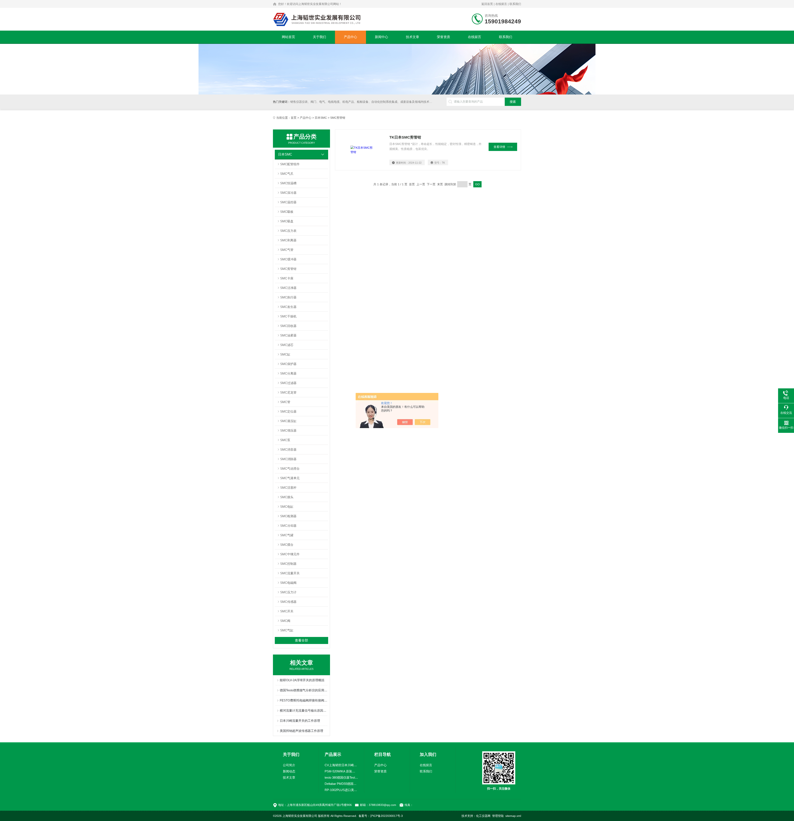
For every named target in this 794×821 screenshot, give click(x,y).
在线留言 (501, 4)
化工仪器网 (483, 815)
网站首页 (288, 37)
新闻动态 (289, 771)
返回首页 (487, 4)
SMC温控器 (288, 202)
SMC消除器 (288, 459)
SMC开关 (286, 611)
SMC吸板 (286, 211)
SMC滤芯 (286, 345)
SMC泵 (285, 440)
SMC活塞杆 (288, 487)
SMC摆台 (286, 544)
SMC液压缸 (288, 421)
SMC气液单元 (290, 478)
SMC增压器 (288, 430)
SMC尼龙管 (288, 392)
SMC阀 (285, 620)
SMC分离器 (288, 373)
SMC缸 (285, 354)
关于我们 (319, 37)
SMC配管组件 (290, 164)
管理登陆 (498, 815)
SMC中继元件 (290, 554)
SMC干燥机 (288, 316)
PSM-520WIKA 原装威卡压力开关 (341, 771)
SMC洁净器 (288, 288)
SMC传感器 (288, 601)
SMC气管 (286, 249)
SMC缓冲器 (288, 259)
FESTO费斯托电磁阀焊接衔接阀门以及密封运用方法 (303, 700)
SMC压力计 (288, 592)
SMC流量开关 (290, 573)
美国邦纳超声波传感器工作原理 (301, 730)
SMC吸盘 (286, 221)
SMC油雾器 (288, 335)
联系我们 (515, 4)
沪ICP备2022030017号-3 (386, 815)
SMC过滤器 (288, 383)
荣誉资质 (443, 37)
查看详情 (499, 146)
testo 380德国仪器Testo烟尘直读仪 (341, 777)
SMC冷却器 (288, 525)
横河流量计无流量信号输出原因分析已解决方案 (303, 710)
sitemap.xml (513, 815)
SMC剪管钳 (288, 268)
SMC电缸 (286, 506)
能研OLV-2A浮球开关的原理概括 (302, 680)
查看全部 (301, 640)
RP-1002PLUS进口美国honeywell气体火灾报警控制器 (341, 790)
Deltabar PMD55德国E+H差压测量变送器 (341, 783)
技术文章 (412, 37)
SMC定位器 (288, 411)
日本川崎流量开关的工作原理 (300, 720)
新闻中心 (381, 37)
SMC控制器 (288, 563)
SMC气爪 (286, 173)
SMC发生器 (288, 307)
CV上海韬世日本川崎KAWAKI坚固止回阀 (341, 765)
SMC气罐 (286, 535)
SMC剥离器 (288, 240)
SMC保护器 (288, 364)
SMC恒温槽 (288, 183)
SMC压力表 (288, 230)
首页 (294, 117)
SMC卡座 (286, 278)
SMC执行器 (288, 297)
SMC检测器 (288, 516)
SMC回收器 (288, 326)
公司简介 (289, 765)
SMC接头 (286, 497)
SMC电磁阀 (288, 582)
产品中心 (350, 37)
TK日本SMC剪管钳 (405, 137)
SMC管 (285, 402)
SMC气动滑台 (290, 468)
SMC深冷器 (288, 192)
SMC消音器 (288, 449)
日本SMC (321, 117)
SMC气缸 (286, 630)
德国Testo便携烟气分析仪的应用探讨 (303, 690)
